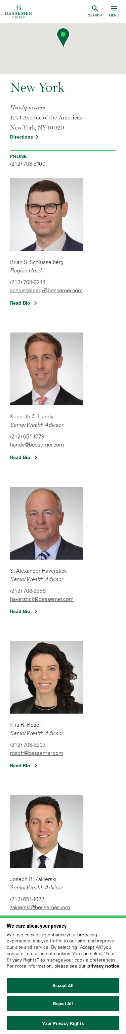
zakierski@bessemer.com (40, 907)
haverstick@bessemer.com (42, 599)
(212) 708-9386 (28, 590)
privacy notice (103, 966)
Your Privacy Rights (63, 1023)
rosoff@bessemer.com (36, 752)
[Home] (18, 11)
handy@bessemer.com (37, 444)
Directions (25, 137)
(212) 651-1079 (27, 436)
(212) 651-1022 (27, 899)
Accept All (63, 985)
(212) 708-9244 (28, 282)
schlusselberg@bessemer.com (46, 290)
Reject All (63, 1003)
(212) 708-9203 (28, 744)
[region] (63, 975)
